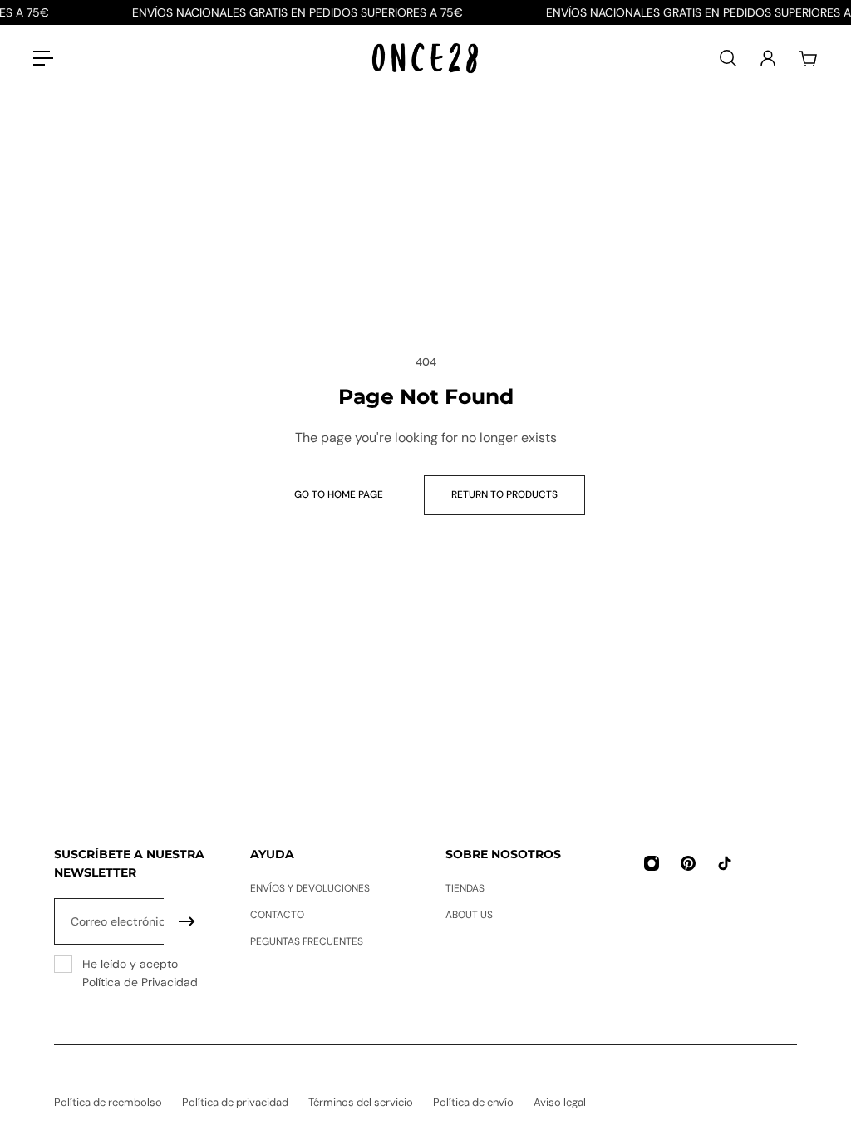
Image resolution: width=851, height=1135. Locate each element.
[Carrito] (808, 58)
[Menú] (43, 58)
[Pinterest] (688, 863)
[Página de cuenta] (768, 58)
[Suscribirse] (187, 921)
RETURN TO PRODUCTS (504, 494)
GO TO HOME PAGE (338, 494)
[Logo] (425, 58)
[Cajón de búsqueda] (728, 58)
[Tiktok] (724, 863)
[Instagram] (651, 863)
